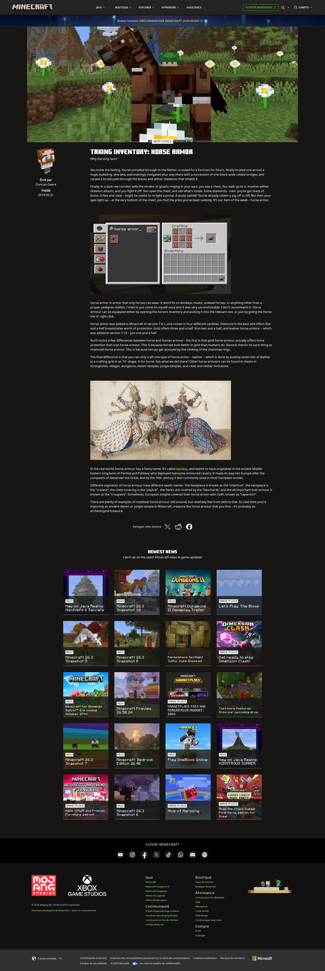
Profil (198, 931)
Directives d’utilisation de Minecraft (50, 910)
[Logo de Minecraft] (32, 7)
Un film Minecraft (155, 924)
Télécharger (201, 915)
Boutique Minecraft (205, 886)
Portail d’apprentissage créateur (162, 911)
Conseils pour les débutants (209, 897)
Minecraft (151, 882)
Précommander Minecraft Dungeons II (171, 21)
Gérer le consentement (84, 910)
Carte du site (202, 911)
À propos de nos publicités (93, 963)
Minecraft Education (156, 900)
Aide (197, 902)
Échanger (200, 935)
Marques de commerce (232, 958)
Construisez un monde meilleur (162, 920)
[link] (120, 854)
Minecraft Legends (155, 895)
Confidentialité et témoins (93, 958)
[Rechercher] (286, 7)
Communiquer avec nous (208, 920)
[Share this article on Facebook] (189, 527)
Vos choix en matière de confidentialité (159, 963)
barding (182, 469)
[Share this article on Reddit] (178, 527)
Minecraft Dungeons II (157, 886)
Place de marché (204, 882)
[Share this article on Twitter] (167, 527)
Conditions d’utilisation (205, 958)
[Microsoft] (262, 958)
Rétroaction (201, 906)
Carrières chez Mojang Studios (162, 915)
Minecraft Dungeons (156, 891)
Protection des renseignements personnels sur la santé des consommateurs (150, 958)
